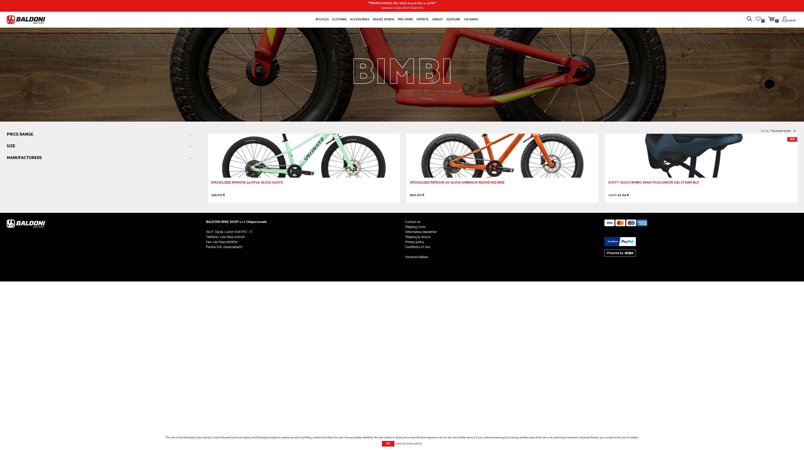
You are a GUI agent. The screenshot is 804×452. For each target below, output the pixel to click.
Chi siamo (471, 19)
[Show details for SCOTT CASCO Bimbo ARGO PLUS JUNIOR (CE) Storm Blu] (701, 155)
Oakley (437, 19)
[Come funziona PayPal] (620, 241)
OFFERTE (422, 19)
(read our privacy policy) (408, 444)
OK (388, 443)
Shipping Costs (415, 227)
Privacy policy (414, 242)
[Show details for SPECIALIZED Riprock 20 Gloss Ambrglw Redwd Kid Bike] (502, 155)
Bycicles (322, 19)
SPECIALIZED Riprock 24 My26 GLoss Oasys (247, 183)
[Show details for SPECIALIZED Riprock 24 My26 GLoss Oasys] (304, 155)
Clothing (339, 19)
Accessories (359, 19)
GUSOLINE (453, 19)
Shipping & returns (418, 237)
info (420, 7)
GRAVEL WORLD (383, 19)
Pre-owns (405, 19)
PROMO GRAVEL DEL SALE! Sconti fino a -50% (402, 3)
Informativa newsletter (421, 232)
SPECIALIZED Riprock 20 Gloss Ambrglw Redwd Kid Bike (457, 183)
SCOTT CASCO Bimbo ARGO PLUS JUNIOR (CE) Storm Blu (653, 183)
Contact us (412, 222)
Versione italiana (416, 257)
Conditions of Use (417, 247)
